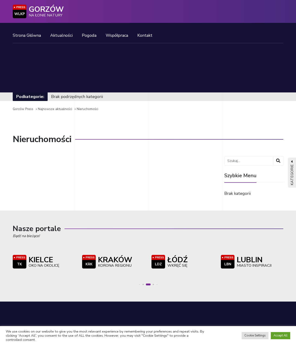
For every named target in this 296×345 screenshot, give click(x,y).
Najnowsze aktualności (55, 109)
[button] (139, 284)
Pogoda (89, 35)
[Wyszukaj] (278, 161)
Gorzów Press (23, 109)
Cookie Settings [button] (255, 335)
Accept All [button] (280, 335)
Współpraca (117, 35)
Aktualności (61, 35)
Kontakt (144, 35)
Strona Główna (27, 35)
